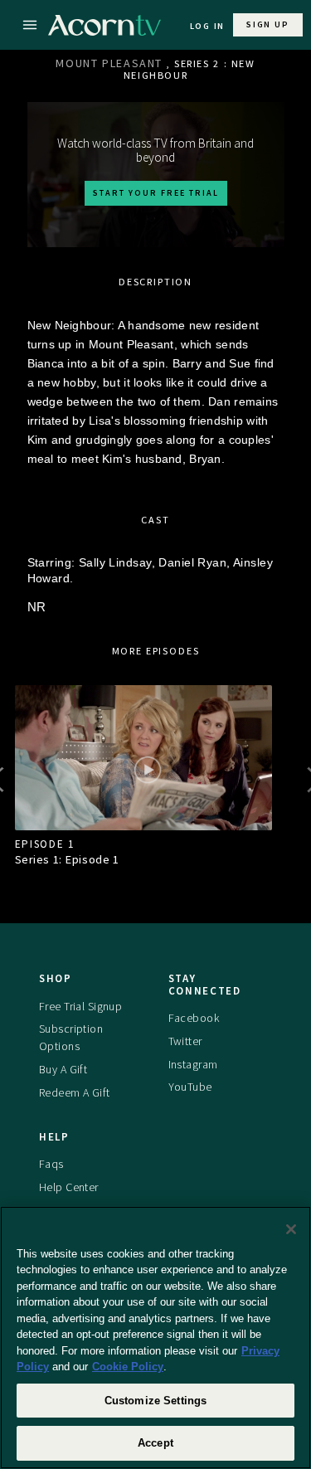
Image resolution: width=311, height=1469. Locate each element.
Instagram (193, 1064)
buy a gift (63, 1069)
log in (208, 26)
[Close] (291, 1229)
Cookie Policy (127, 1366)
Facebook (193, 1017)
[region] (155, 1337)
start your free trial (156, 192)
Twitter (185, 1041)
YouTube (190, 1086)
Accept (155, 1443)
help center (69, 1187)
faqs (51, 1163)
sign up (267, 24)
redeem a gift (74, 1092)
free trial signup (80, 1006)
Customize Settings (155, 1400)
